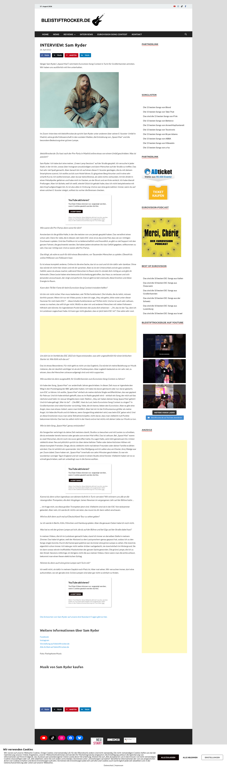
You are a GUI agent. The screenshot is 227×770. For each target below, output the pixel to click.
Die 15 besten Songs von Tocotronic (159, 129)
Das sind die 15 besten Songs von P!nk (160, 116)
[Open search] (186, 34)
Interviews (86, 34)
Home (45, 34)
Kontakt (137, 34)
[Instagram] (178, 6)
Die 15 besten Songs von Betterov (158, 120)
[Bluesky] (79, 738)
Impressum (119, 765)
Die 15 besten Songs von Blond (157, 107)
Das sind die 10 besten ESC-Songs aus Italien (163, 278)
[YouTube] (174, 6)
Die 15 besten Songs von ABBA (157, 138)
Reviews (68, 34)
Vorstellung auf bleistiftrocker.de (54, 643)
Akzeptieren (75, 211)
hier (103, 220)
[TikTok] (181, 6)
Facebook (44, 637)
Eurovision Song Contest (112, 34)
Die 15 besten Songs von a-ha (156, 147)
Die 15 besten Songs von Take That (158, 111)
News (56, 34)
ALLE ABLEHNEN (190, 757)
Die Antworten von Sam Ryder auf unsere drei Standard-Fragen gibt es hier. (73, 616)
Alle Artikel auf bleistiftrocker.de (54, 647)
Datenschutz (108, 765)
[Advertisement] (88, 334)
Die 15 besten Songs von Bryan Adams (160, 134)
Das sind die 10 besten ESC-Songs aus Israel (162, 313)
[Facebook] (185, 6)
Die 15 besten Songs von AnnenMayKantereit (163, 125)
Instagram (44, 640)
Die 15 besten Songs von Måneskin (158, 143)
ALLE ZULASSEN (168, 757)
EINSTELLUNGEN (212, 757)
